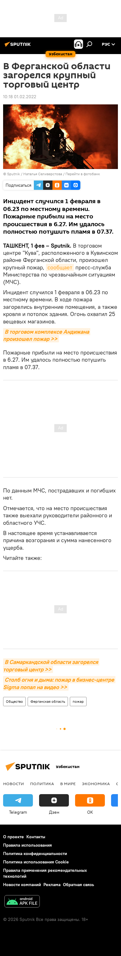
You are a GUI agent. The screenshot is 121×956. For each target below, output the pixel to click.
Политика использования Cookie (36, 862)
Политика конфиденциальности (35, 853)
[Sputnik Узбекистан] (18, 46)
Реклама (51, 884)
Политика (42, 783)
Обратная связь (78, 884)
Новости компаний (22, 884)
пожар (78, 701)
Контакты (35, 836)
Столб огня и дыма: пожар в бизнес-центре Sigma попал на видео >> (59, 683)
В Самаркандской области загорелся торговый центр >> (51, 665)
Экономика (96, 783)
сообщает (59, 267)
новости (13, 783)
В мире (68, 783)
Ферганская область (47, 701)
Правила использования (27, 845)
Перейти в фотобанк (82, 174)
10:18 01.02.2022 (19, 96)
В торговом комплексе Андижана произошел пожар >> (46, 335)
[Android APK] (22, 902)
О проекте (13, 836)
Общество (14, 701)
